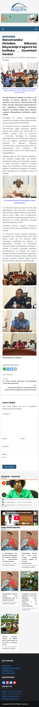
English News (25, 548)
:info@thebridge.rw (11, 696)
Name (4, 439)
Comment (6, 414)
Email (22, 439)
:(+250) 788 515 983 (11, 691)
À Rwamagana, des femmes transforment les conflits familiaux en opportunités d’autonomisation (9, 557)
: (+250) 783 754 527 (11, 694)
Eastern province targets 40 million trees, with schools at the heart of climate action (9, 641)
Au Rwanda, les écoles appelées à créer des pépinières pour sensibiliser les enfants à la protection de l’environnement (29, 600)
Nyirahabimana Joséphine (9, 565)
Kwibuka (5, 36)
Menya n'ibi (12, 36)
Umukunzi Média (4, 507)
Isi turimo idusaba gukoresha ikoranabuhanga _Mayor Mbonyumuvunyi (19, 381)
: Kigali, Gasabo (10, 699)
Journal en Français (7, 548)
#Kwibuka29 (9, 374)
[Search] (36, 29)
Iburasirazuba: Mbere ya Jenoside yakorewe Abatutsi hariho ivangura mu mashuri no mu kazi (20, 387)
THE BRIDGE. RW (26, 610)
